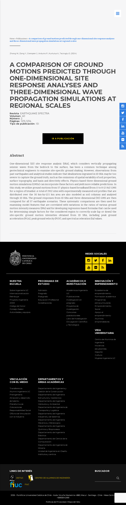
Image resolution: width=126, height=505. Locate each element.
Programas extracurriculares (103, 301)
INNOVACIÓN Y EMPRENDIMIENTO (106, 282)
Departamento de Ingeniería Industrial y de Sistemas (51, 415)
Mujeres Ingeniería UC (105, 358)
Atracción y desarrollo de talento (20, 399)
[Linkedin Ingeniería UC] (109, 260)
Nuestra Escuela (16, 282)
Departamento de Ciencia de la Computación (52, 440)
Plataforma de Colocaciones (16, 405)
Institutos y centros (47, 454)
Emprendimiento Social (103, 307)
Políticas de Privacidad (56, 502)
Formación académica (105, 296)
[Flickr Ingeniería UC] (95, 267)
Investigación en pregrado (74, 301)
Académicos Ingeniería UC (77, 292)
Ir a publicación (63, 138)
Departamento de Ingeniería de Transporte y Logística (52, 408)
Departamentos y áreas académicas (51, 381)
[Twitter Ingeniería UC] (95, 260)
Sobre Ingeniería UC (19, 290)
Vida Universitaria (104, 331)
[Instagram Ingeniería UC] (88, 260)
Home (12, 39)
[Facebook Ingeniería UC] (102, 260)
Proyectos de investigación (72, 307)
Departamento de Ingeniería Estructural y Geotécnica (51, 396)
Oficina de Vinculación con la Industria (20, 415)
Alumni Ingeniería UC (20, 391)
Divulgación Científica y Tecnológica (76, 323)
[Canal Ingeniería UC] (88, 267)
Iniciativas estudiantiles (100, 347)
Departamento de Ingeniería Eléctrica (51, 434)
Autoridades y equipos (20, 312)
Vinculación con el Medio (19, 381)
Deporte (99, 352)
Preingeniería (16, 394)
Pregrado (42, 293)
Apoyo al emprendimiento (103, 314)
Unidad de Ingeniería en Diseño (52, 451)
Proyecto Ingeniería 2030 (19, 301)
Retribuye (14, 296)
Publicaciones (21, 39)
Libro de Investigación (76, 318)
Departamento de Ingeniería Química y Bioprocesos (51, 427)
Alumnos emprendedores (102, 320)
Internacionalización (19, 293)
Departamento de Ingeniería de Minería (52, 446)
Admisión (42, 290)
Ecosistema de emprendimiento (103, 292)
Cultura (98, 355)
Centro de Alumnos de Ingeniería (105, 341)
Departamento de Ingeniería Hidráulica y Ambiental (51, 402)
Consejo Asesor (17, 309)
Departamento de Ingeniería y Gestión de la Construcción (52, 390)
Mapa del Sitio (74, 502)
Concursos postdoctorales (73, 314)
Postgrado (43, 296)
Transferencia (16, 388)
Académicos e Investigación (76, 282)
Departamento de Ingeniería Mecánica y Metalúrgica (51, 421)
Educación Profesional (48, 300)
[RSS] (102, 267)
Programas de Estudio (48, 282)
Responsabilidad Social (20, 410)
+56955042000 (63, 497)
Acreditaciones (45, 303)
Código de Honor (17, 306)
